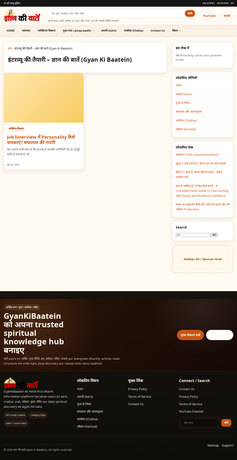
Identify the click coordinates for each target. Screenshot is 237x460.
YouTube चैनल (219, 335)
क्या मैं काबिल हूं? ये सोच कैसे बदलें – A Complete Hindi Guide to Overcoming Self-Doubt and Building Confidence (202, 191)
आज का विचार (208, 3)
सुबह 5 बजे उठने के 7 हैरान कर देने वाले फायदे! (201, 163)
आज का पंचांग (222, 3)
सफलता (26, 30)
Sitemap (213, 445)
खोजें (190, 13)
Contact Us (158, 30)
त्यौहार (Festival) (186, 129)
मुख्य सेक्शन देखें (190, 335)
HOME (11, 30)
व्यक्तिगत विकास (46, 30)
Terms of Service (139, 397)
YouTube (209, 16)
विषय (175, 30)
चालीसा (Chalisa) (133, 30)
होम (10, 48)
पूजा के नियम (183, 103)
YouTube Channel (191, 411)
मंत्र (232, 3)
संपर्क (227, 16)
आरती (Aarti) (108, 30)
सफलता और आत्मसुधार (189, 112)
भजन (179, 85)
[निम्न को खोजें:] (193, 235)
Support (227, 445)
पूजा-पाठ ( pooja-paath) (77, 30)
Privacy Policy (137, 389)
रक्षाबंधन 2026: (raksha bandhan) (197, 155)
